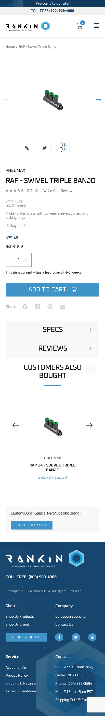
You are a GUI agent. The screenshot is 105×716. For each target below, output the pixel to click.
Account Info (16, 668)
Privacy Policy (17, 675)
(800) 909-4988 (61, 11)
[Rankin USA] (28, 26)
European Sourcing (70, 616)
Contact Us (64, 624)
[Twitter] (76, 637)
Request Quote (26, 637)
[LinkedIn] (92, 637)
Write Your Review (57, 191)
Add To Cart (48, 290)
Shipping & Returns (21, 683)
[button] (52, 330)
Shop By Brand (17, 624)
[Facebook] (59, 637)
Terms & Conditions (21, 691)
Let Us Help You (31, 525)
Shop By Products (20, 616)
